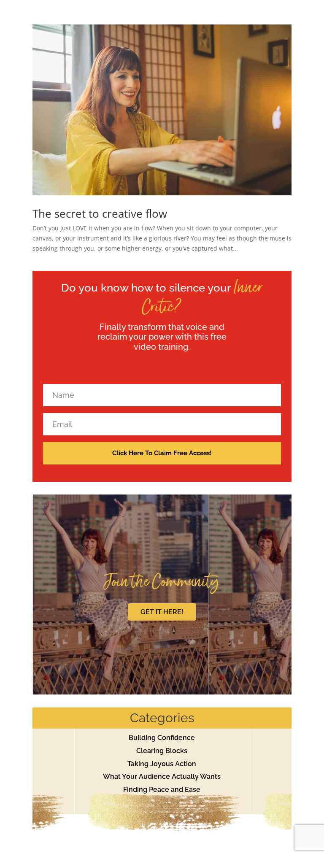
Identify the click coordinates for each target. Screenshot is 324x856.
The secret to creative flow (99, 213)
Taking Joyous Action (161, 764)
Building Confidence (162, 738)
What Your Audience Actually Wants (162, 776)
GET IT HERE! (162, 612)
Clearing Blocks (161, 751)
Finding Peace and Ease (161, 790)
